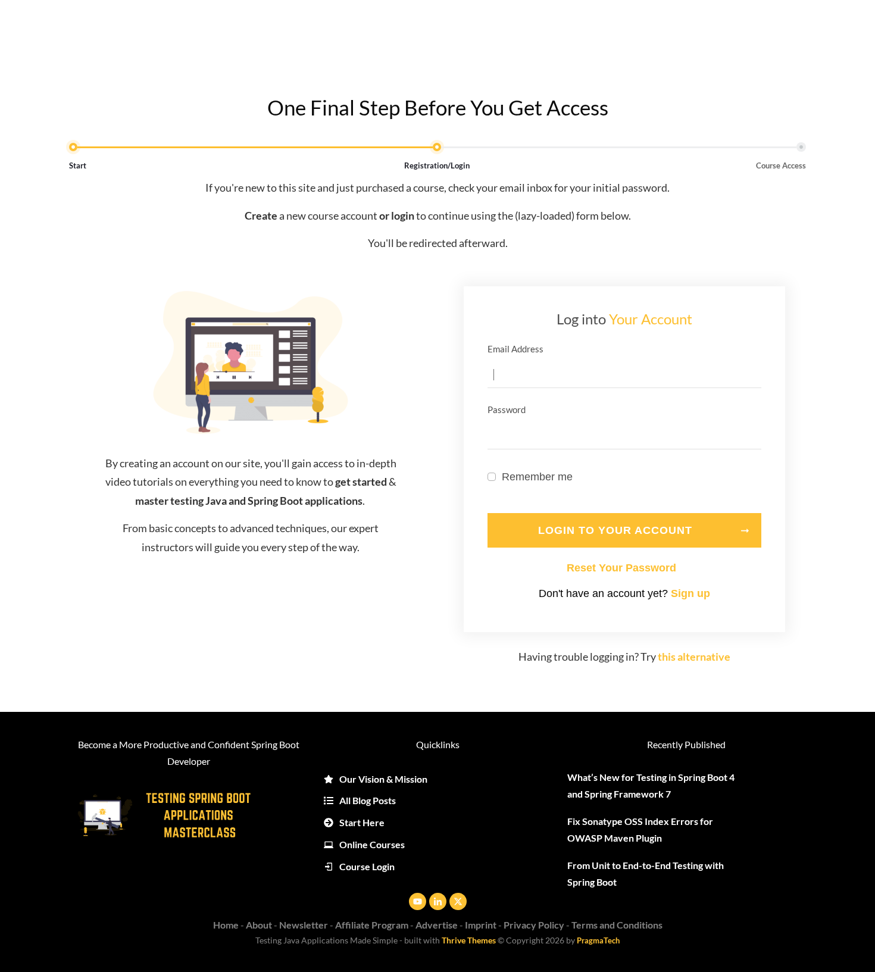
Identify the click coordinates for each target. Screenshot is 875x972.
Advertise (436, 924)
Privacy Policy (534, 924)
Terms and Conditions (616, 924)
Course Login (367, 866)
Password (623, 568)
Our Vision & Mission (383, 779)
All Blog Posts (367, 800)
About (259, 924)
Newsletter (303, 924)
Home (226, 924)
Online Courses (372, 844)
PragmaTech (598, 940)
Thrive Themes (469, 940)
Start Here (362, 822)
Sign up (690, 593)
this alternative (694, 656)
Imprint (480, 924)
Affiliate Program (371, 924)
